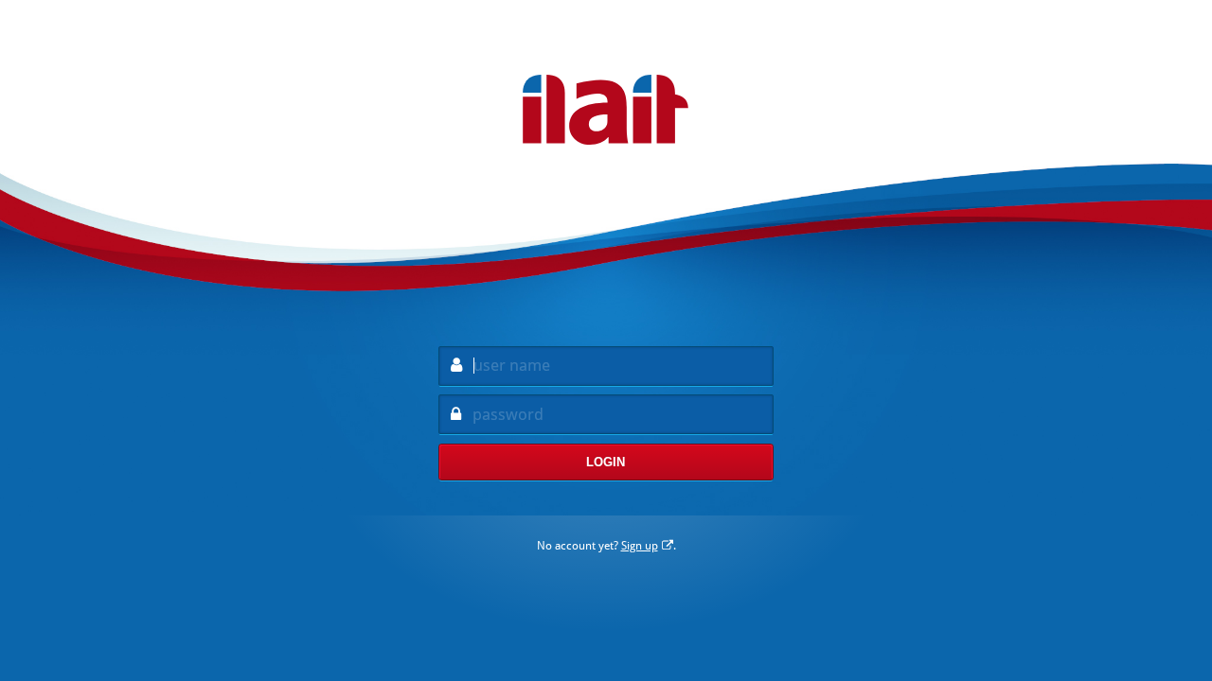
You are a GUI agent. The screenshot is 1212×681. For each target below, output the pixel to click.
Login (605, 462)
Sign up (639, 545)
